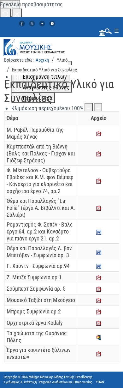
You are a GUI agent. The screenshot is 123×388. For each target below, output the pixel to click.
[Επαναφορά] (5, 14)
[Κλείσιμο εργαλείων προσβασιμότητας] (17, 14)
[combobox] (107, 31)
